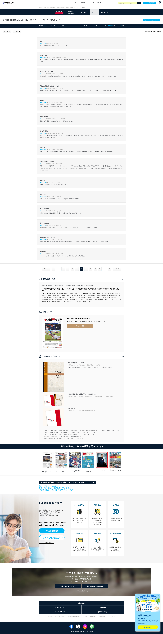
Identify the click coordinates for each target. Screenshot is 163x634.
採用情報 (103, 607)
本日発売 (83, 2)
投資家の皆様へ (102, 616)
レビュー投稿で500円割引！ (153, 20)
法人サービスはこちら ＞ (46, 543)
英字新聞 (53, 7)
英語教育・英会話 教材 (62, 488)
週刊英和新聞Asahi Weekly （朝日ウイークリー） (68, 7)
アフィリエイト (60, 607)
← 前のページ (46, 268)
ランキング (91, 2)
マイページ (64, 2)
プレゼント (104, 12)
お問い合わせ (102, 612)
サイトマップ (111, 616)
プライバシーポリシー (60, 616)
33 (109, 268)
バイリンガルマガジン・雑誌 (62, 490)
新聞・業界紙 (47, 7)
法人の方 (99, 2)
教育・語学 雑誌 (45, 488)
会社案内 (85, 616)
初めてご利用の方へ (51, 538)
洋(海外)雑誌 (44, 490)
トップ (40, 7)
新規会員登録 (52, 531)
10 (95, 268)
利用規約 (50, 616)
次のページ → (117, 268)
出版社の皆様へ (92, 616)
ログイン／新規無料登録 (149, 2)
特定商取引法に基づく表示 (74, 616)
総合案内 (81, 603)
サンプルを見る (80, 326)
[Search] (139, 3)
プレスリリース (60, 612)
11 (99, 268)
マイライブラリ (74, 2)
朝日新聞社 (49, 285)
